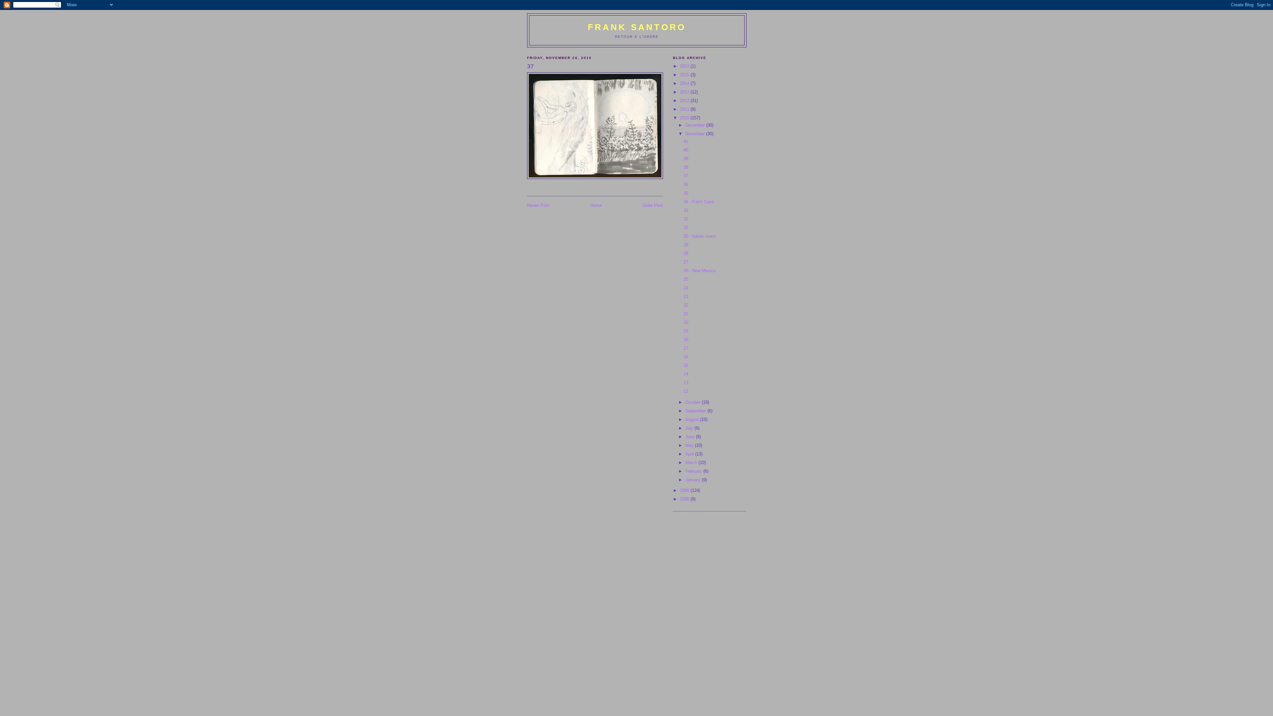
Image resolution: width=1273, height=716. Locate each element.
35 (686, 193)
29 (686, 244)
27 (686, 262)
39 (686, 158)
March (691, 462)
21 (686, 313)
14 (686, 374)
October (693, 402)
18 (686, 339)
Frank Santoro (637, 27)
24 (686, 287)
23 (686, 296)
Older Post (652, 205)
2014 (685, 83)
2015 (685, 74)
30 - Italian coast (700, 236)
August (692, 419)
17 (686, 348)
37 (686, 175)
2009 (685, 490)
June (690, 436)
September (696, 410)
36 (686, 184)
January (693, 479)
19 (686, 330)
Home (596, 205)
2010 (685, 117)
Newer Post (538, 205)
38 (686, 167)
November (695, 133)
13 (686, 382)
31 (686, 227)
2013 (685, 92)
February (694, 471)
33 (686, 210)
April (690, 453)
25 (686, 279)
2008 (685, 499)
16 (686, 356)
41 (686, 141)
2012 (685, 100)
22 (686, 305)
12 (686, 391)
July (690, 428)
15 (686, 365)
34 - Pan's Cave (699, 201)
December (695, 125)
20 (686, 322)
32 (686, 218)
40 (686, 150)
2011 (685, 109)
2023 (685, 66)
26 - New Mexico (700, 270)
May (690, 445)
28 (686, 253)
